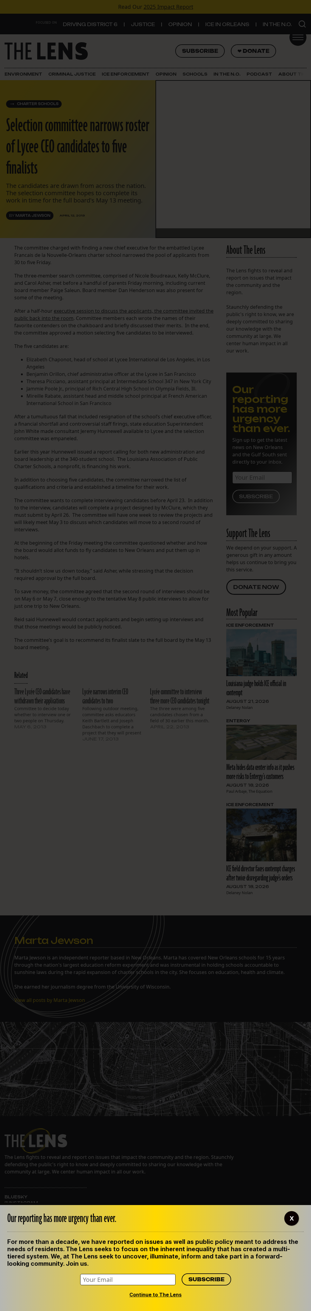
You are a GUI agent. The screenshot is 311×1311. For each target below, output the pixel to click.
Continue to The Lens (155, 1295)
